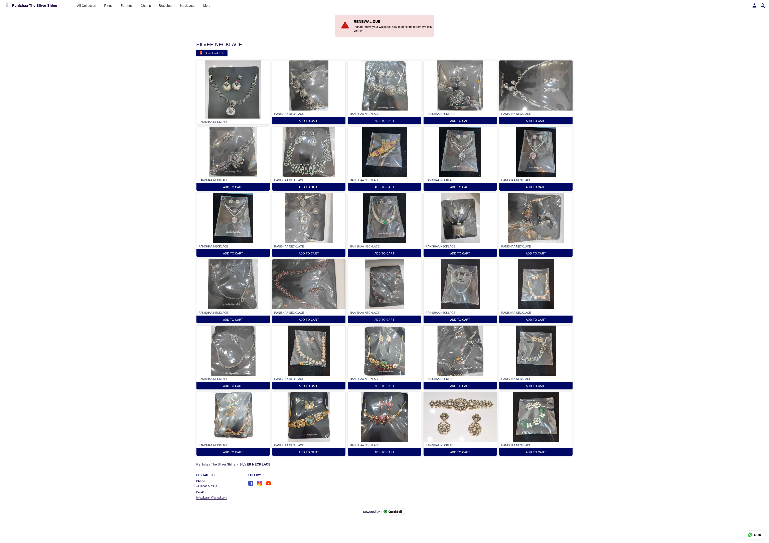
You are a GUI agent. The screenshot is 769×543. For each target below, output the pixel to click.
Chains (146, 5)
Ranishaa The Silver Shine (34, 6)
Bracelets (165, 5)
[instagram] (259, 483)
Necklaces (187, 5)
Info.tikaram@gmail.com (211, 497)
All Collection (86, 5)
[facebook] (251, 483)
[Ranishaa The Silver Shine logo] (7, 6)
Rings (108, 5)
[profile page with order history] (755, 6)
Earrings (127, 5)
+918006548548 (206, 486)
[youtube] (268, 483)
